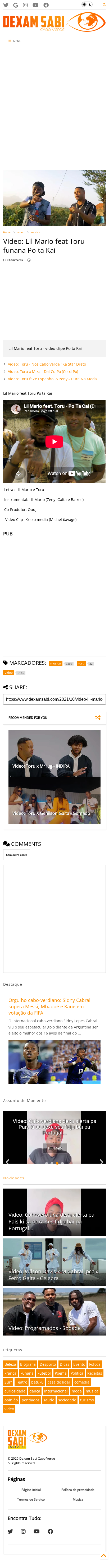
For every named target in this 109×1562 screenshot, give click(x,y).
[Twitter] (5, 5)
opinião (11, 1399)
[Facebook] (46, 5)
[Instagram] (25, 5)
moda (77, 1391)
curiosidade (14, 1391)
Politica (77, 1373)
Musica (78, 1499)
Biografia (28, 1364)
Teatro (21, 1382)
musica (35, 232)
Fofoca (95, 1364)
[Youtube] (36, 5)
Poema (61, 1373)
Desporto (48, 1364)
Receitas (94, 1373)
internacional (56, 1391)
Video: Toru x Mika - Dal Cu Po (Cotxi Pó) (43, 371)
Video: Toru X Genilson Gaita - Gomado (51, 813)
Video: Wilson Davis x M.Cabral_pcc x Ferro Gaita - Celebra (53, 1275)
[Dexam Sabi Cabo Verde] (54, 29)
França (10, 1373)
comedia (81, 1382)
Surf (8, 1382)
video (20, 232)
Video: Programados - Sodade (44, 1328)
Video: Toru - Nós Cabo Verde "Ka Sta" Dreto (47, 364)
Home (7, 232)
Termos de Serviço (31, 1499)
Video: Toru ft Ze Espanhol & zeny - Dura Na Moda (52, 378)
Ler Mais (55, 1148)
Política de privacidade (77, 1489)
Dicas (64, 1364)
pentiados (30, 1399)
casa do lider (59, 1382)
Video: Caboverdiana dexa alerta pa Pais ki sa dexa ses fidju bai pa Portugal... (54, 1127)
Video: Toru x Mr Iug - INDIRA (41, 766)
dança (34, 1391)
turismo (87, 1399)
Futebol (44, 1373)
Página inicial (31, 1489)
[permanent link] (29, 259)
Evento (79, 1364)
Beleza (10, 1364)
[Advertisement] (54, 108)
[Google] (15, 5)
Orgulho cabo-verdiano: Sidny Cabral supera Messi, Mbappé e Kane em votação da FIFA (49, 1006)
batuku (37, 1382)
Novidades (13, 1177)
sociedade (67, 1399)
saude (48, 1399)
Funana (27, 1373)
